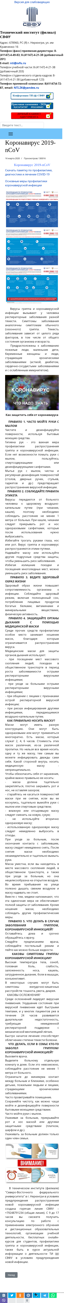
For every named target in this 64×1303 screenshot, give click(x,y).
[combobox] (22, 125)
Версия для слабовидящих (32, 2)
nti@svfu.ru (18, 63)
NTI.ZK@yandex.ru (26, 88)
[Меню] (11, 134)
